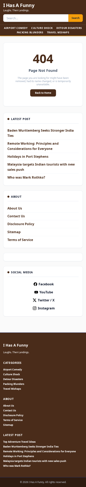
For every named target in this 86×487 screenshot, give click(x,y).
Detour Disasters (69, 28)
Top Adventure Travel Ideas (19, 441)
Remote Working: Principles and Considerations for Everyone (39, 451)
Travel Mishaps (58, 32)
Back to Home (43, 93)
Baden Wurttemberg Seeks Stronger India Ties (31, 446)
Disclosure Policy (20, 224)
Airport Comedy (15, 28)
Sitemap (14, 232)
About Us (14, 208)
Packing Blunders (30, 32)
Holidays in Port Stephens (27, 156)
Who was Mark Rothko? (26, 177)
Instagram (46, 308)
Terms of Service (20, 240)
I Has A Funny (18, 5)
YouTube (46, 292)
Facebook (46, 284)
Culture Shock (42, 28)
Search (76, 18)
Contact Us (16, 216)
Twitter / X (46, 300)
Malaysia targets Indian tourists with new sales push (34, 461)
